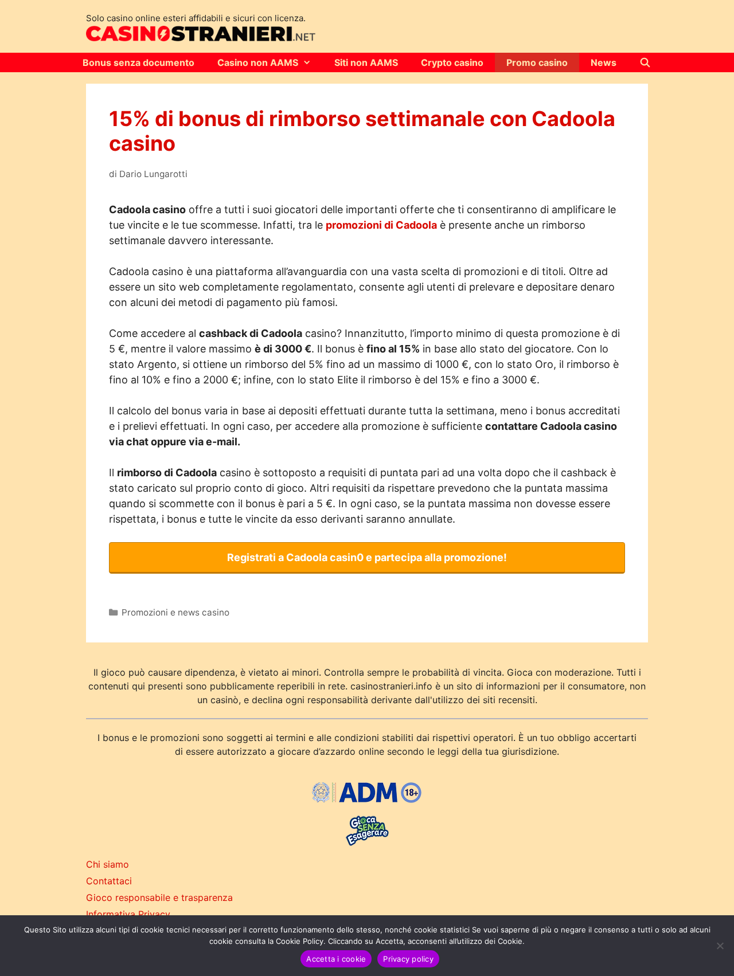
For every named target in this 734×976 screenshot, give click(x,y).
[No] (719, 945)
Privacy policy (408, 958)
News (603, 62)
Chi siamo (107, 864)
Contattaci (109, 881)
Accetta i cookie (336, 958)
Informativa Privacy (128, 914)
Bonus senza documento (138, 62)
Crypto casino (452, 62)
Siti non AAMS (366, 62)
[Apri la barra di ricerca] (645, 62)
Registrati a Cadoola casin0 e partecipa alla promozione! (367, 557)
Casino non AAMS (257, 62)
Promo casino (537, 62)
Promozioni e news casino (175, 612)
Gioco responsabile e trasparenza (159, 897)
